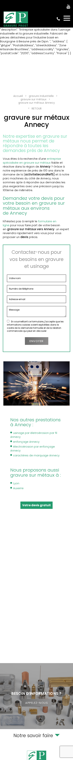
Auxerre (18, 488)
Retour (37, 108)
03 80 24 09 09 (58, 19)
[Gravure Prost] (16, 19)
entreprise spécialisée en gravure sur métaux (32, 161)
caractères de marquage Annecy (36, 455)
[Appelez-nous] (36, 696)
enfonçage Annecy (26, 442)
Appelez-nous (36, 703)
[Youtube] (68, 7)
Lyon (16, 483)
